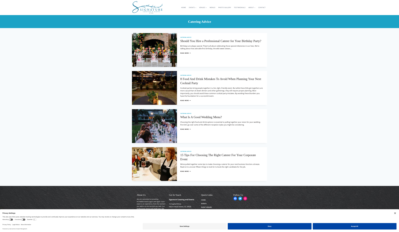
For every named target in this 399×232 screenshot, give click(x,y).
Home (183, 7)
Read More (185, 53)
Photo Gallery (224, 7)
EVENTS (204, 204)
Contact (262, 7)
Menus (212, 7)
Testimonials (240, 7)
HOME (203, 200)
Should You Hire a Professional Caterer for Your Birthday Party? (220, 41)
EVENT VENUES (206, 207)
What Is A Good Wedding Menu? (201, 117)
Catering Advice (185, 37)
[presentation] (154, 50)
